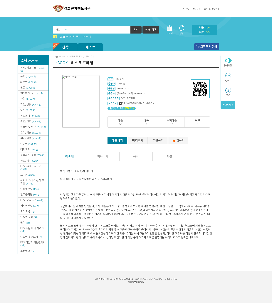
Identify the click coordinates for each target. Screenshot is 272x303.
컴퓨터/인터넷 (33, 127)
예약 (204, 32)
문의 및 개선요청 (211, 9)
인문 (27, 87)
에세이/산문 (31, 93)
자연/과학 (30, 121)
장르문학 (30, 115)
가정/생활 (30, 104)
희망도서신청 (208, 46)
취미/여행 (30, 138)
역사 (27, 110)
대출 (204, 27)
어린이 (28, 143)
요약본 (28, 175)
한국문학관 (30, 194)
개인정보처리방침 (136, 282)
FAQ (228, 95)
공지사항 (228, 65)
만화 (25, 222)
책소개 (69, 156)
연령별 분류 (29, 217)
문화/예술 (30, 132)
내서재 (170, 33)
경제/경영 (90, 57)
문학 (28, 76)
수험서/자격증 (32, 155)
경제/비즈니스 (75, 57)
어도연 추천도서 (31, 237)
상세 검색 (150, 29)
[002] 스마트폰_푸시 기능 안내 (72, 37)
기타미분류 (29, 205)
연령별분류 (30, 189)
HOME (196, 9)
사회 (27, 98)
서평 (169, 156)
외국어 (28, 82)
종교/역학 (29, 160)
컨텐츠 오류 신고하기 (122, 108)
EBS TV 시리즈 (31, 200)
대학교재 (29, 149)
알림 (181, 33)
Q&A (227, 80)
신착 (65, 47)
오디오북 (27, 211)
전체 (58, 29)
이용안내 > (228, 105)
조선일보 (27, 251)
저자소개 (102, 156)
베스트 (90, 47)
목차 (136, 156)
